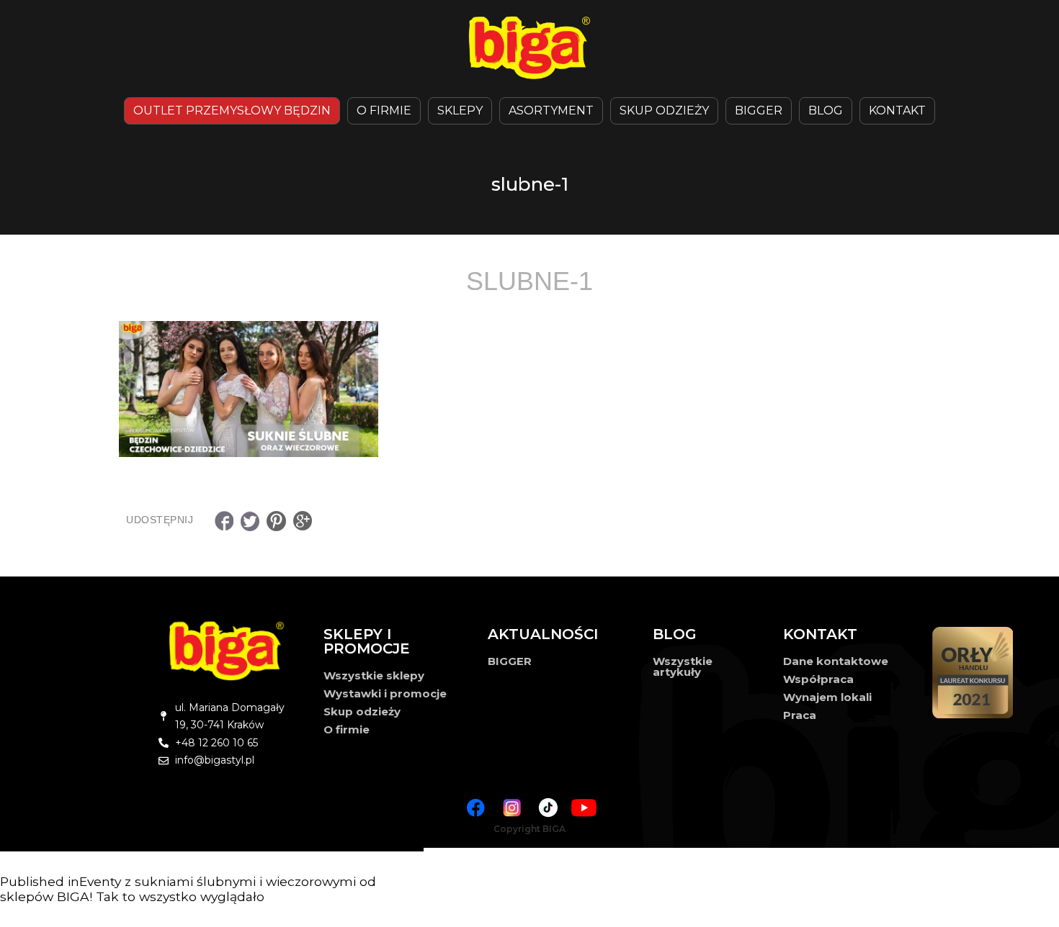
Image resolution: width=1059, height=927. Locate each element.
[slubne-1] (529, 389)
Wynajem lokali (827, 697)
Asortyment (551, 110)
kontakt (897, 110)
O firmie (346, 729)
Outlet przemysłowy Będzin (232, 110)
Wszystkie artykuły (682, 666)
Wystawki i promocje (385, 693)
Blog (825, 110)
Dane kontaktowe (835, 661)
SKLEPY (460, 110)
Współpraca (818, 679)
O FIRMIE (384, 110)
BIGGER (758, 110)
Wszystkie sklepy (373, 675)
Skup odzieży (664, 110)
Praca (799, 715)
